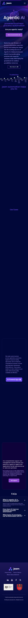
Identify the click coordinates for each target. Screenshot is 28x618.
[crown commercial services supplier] (8, 587)
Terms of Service (17, 572)
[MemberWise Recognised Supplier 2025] (19, 587)
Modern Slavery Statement (13, 574)
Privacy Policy (8, 572)
